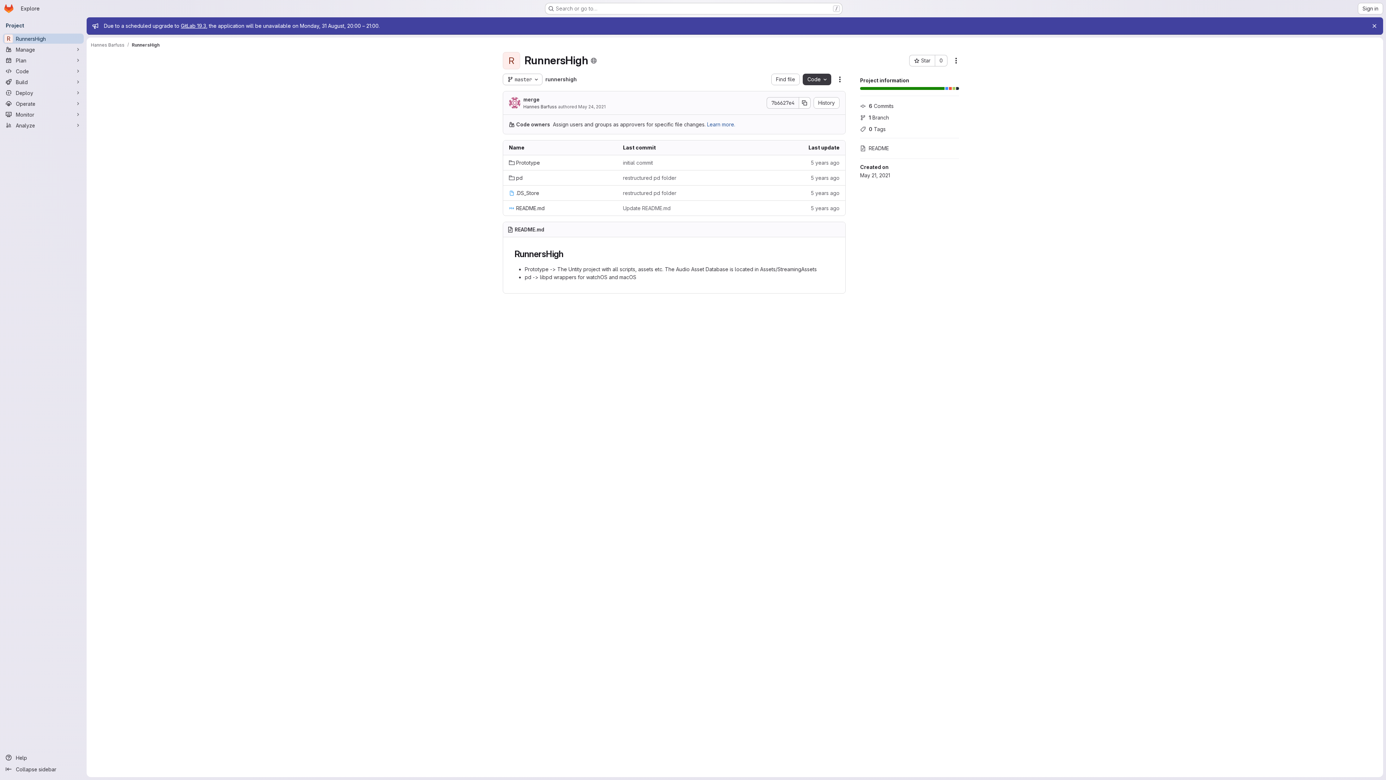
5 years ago (825, 163)
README (879, 148)
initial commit (638, 163)
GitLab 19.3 (193, 26)
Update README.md (647, 208)
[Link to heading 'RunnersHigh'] (568, 254)
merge (531, 99)
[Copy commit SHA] (805, 103)
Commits (881, 106)
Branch (879, 117)
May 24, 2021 (592, 106)
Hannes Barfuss (540, 106)
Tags (877, 129)
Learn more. (721, 124)
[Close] (1374, 26)
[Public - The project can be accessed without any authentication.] (594, 61)
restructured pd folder (649, 178)
